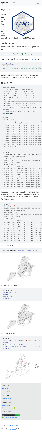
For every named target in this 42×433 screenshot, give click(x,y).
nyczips (4, 2)
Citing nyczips (7, 399)
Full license (6, 388)
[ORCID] (15, 408)
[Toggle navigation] (38, 3)
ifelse (17, 340)
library (4, 87)
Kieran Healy (6, 406)
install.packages (8, 64)
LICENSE (10, 392)
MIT (3, 392)
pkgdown (13, 429)
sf (8, 109)
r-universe (34, 59)
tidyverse (11, 87)
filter (5, 206)
